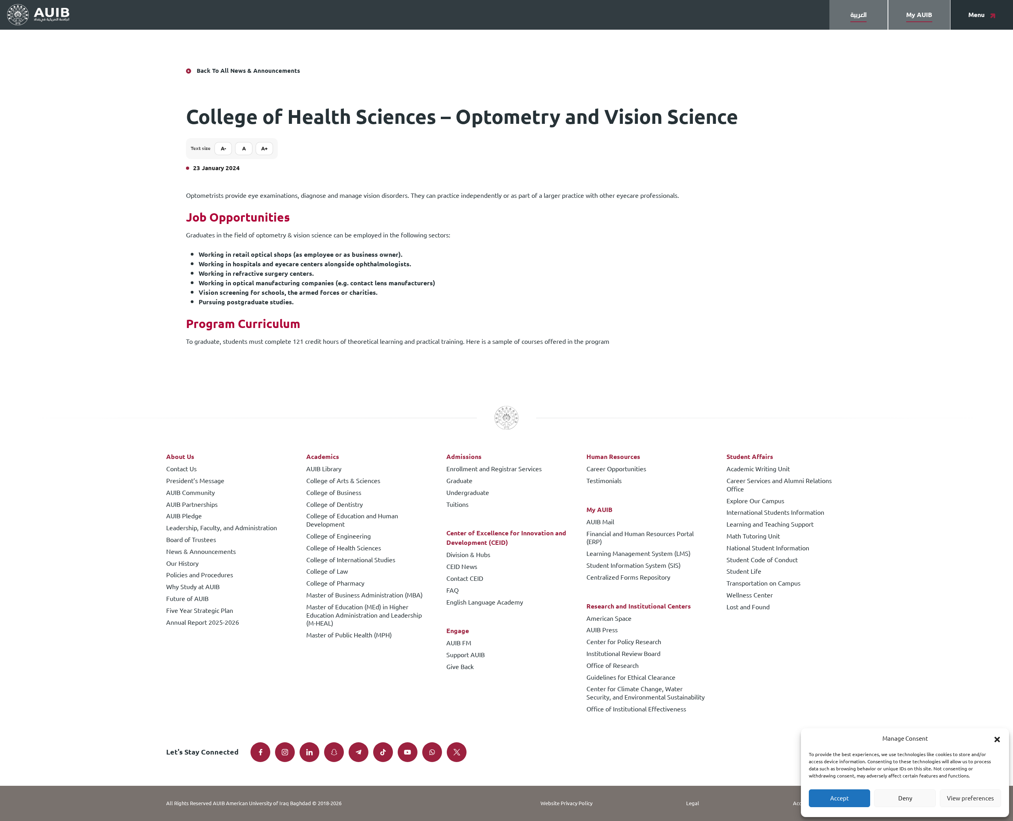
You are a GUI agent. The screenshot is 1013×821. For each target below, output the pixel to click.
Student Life (744, 572)
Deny (905, 798)
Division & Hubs (468, 555)
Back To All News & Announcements (248, 70)
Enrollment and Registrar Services (494, 469)
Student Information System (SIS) (633, 566)
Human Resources (613, 457)
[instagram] (285, 752)
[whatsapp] (432, 752)
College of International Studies (350, 560)
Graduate (459, 481)
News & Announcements (201, 552)
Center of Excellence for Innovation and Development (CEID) (506, 537)
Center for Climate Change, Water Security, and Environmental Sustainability (645, 693)
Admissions (464, 457)
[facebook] (260, 752)
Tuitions (457, 505)
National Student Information (768, 549)
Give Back (460, 667)
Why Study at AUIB (193, 587)
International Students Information (775, 513)
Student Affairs (750, 457)
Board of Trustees (191, 540)
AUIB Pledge (184, 516)
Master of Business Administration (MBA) (364, 596)
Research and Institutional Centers (638, 606)
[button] (997, 739)
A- (223, 149)
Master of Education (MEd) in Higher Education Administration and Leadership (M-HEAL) (364, 616)
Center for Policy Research (623, 642)
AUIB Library (323, 469)
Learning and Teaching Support (770, 525)
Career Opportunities (616, 469)
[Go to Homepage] (38, 15)
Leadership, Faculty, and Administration (221, 528)
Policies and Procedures (199, 575)
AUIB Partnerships (192, 505)
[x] (457, 752)
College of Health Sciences (343, 549)
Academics (322, 457)
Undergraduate (467, 493)
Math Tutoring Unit (753, 537)
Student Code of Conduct (762, 560)
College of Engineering (338, 537)
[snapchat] (334, 752)
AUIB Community (190, 493)
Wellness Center (750, 596)
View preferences (970, 798)
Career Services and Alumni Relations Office (779, 485)
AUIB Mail (600, 522)
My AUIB (599, 510)
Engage (457, 631)
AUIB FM (458, 643)
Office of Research (612, 666)
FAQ (452, 591)
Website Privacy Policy (566, 803)
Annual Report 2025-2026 (202, 623)
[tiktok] (383, 752)
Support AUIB (465, 655)
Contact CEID (464, 579)
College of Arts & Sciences (343, 481)
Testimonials (604, 481)
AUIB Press (602, 630)
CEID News (461, 567)
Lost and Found (748, 607)
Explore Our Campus (755, 501)
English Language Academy (484, 603)
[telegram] (358, 752)
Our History (182, 564)
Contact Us (181, 469)
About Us (180, 457)
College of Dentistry (334, 505)
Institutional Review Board (623, 654)
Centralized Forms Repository (628, 578)
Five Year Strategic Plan (199, 611)
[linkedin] (309, 752)
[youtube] (407, 752)
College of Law (327, 572)
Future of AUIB (187, 599)
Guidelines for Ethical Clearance (630, 678)
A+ (264, 149)
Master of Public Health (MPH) (349, 636)
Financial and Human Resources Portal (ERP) (640, 538)
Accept (839, 798)
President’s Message (195, 481)
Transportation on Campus (764, 584)
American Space (609, 619)
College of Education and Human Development (352, 521)
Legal (692, 803)
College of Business (333, 493)
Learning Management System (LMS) (638, 554)
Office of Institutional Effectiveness (636, 710)
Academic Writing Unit (758, 469)
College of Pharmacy (335, 584)
